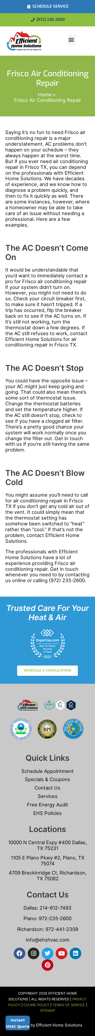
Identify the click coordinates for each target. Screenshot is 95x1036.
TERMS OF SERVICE (69, 1005)
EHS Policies (47, 813)
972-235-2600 (55, 918)
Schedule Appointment (47, 771)
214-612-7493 (56, 908)
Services (48, 796)
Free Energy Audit (47, 804)
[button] (71, 39)
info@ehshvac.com (47, 940)
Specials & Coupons (47, 779)
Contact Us (47, 788)
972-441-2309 (61, 929)
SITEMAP (47, 1010)
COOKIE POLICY (36, 1005)
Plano (29, 918)
